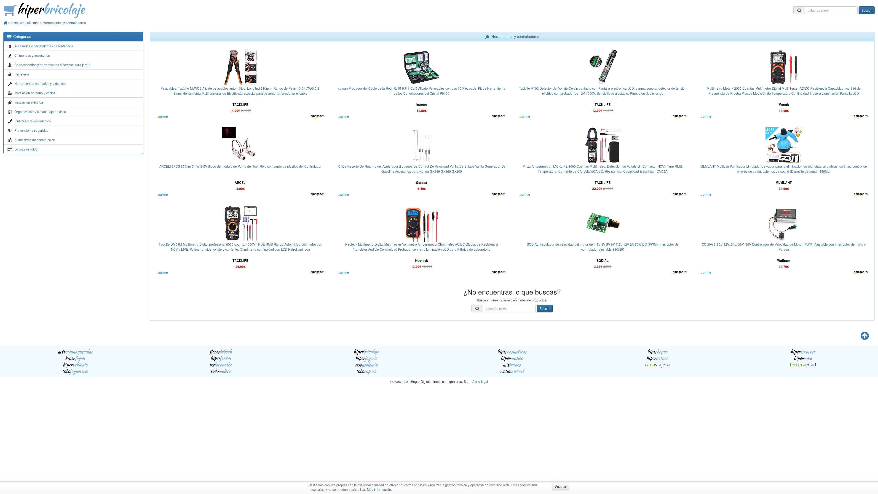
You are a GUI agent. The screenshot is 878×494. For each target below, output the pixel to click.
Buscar (867, 10)
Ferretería (21, 74)
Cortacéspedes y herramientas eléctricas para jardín (52, 64)
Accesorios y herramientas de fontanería (43, 46)
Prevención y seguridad (31, 130)
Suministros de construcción (34, 139)
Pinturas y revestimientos (32, 121)
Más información (379, 489)
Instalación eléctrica (25, 22)
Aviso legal (480, 381)
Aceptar (560, 486)
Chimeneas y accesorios (32, 55)
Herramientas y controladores (64, 22)
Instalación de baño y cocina (35, 93)
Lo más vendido (25, 149)
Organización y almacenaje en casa (40, 111)
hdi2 (405, 381)
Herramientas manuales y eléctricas (40, 83)
